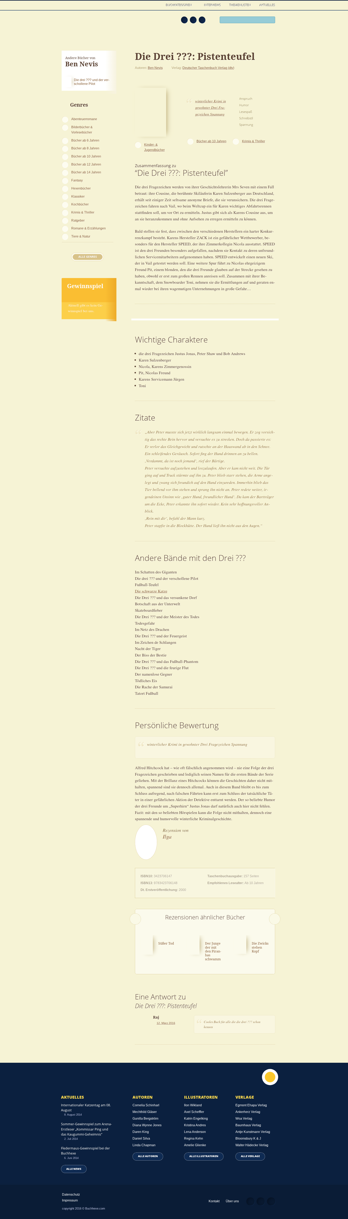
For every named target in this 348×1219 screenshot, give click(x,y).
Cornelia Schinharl (146, 1105)
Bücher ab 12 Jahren (86, 164)
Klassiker (78, 196)
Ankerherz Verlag (247, 1112)
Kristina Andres (195, 1125)
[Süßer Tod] (147, 944)
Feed (184, 20)
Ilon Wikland (193, 1105)
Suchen (270, 20)
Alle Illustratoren (203, 1156)
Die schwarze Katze (151, 591)
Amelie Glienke (195, 1145)
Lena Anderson (195, 1132)
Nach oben (270, 1077)
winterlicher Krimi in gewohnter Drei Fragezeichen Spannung (210, 108)
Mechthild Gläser (145, 1112)
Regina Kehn (193, 1138)
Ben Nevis (155, 68)
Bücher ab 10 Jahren (86, 156)
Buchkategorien (179, 5)
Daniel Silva (141, 1138)
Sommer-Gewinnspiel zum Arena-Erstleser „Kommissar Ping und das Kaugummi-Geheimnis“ (86, 1129)
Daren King (141, 1132)
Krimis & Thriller (82, 212)
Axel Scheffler (194, 1112)
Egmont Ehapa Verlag (251, 1105)
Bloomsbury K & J (248, 1138)
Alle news (73, 1169)
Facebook (193, 20)
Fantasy (77, 180)
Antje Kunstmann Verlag (252, 1132)
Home (157, 5)
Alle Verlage (250, 1156)
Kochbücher (80, 204)
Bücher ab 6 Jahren (85, 140)
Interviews (212, 5)
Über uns (232, 1201)
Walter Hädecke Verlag (251, 1145)
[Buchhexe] (88, 22)
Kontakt (214, 1201)
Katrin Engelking (196, 1118)
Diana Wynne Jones (147, 1125)
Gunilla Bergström (145, 1118)
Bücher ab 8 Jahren (85, 148)
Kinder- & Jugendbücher (154, 147)
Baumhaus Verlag (248, 1125)
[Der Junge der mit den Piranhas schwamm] (193, 944)
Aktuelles (267, 5)
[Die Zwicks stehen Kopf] (240, 943)
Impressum (70, 1200)
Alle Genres (87, 256)
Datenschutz (71, 1194)
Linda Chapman (144, 1145)
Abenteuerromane (84, 119)
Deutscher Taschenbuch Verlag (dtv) (208, 68)
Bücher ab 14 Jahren (86, 172)
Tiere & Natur (80, 236)
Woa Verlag (243, 1118)
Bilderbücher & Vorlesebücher (82, 129)
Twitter (202, 20)
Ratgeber (78, 220)
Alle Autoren (148, 1156)
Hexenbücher (81, 188)
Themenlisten (240, 5)
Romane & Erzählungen (88, 228)
